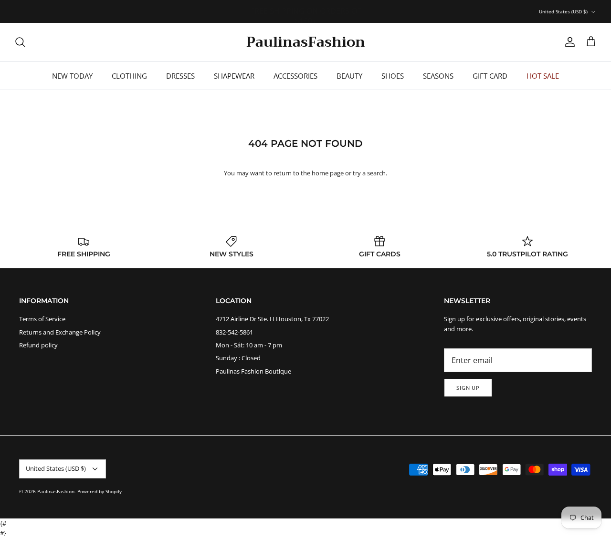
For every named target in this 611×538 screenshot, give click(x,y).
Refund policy (38, 345)
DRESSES (180, 76)
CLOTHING (129, 76)
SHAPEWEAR (234, 76)
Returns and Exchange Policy (60, 332)
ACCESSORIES (295, 76)
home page (328, 173)
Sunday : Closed (238, 358)
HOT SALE (543, 76)
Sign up (468, 387)
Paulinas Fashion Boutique (253, 371)
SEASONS (438, 76)
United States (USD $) (563, 11)
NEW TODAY (72, 76)
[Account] (568, 42)
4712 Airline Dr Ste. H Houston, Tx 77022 (272, 319)
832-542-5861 (234, 332)
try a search (369, 173)
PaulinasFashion (55, 491)
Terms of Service (42, 319)
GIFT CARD (490, 76)
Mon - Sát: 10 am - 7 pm (249, 345)
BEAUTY (349, 76)
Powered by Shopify (99, 491)
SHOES (392, 76)
